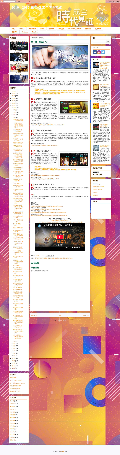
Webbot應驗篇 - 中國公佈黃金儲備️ (18, 252)
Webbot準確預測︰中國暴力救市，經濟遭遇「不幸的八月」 (18, 155)
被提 (53, 258)
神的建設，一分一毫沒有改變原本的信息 (18, 261)
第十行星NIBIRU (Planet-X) (17, 383)
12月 (15, 107)
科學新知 (12, 426)
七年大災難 (38, 258)
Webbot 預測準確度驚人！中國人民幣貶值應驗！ (18, 195)
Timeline (35, 32)
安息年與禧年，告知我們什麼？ (18, 150)
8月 (15, 117)
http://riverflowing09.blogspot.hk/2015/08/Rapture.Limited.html (47, 206)
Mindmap (25, 32)
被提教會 (57, 258)
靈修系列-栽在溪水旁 (98, 186)
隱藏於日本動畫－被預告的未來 (105, 125)
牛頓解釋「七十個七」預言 (18, 139)
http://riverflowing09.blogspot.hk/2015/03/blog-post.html (45, 175)
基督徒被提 (44, 258)
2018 (13, 98)
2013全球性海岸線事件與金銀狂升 (18, 119)
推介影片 (12, 434)
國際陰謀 (88, 28)
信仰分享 (12, 412)
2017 (13, 100)
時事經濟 (51, 28)
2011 (13, 365)
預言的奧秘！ (17, 265)
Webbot (12, 403)
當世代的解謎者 (17, 287)
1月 (15, 355)
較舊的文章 (86, 315)
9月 (15, 114)
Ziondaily (95, 195)
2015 (13, 105)
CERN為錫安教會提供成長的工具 (18, 213)
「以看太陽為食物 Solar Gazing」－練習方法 (105, 105)
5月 (15, 346)
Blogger (62, 451)
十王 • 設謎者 (16, 183)
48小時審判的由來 (15, 388)
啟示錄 (42, 28)
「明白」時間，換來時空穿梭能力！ (18, 243)
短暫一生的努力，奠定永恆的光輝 (18, 234)
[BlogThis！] (48, 256)
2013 (13, 361)
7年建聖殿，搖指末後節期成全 (17, 292)
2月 (15, 353)
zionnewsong (96, 184)
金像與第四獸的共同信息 (18, 230)
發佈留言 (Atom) (62, 320)
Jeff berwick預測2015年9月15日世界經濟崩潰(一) (18, 207)
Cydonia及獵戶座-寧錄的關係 (18, 168)
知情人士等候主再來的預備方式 (18, 284)
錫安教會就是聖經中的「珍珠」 (18, 186)
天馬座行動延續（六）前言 (17, 280)
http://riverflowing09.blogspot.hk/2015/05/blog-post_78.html (46, 209)
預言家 (12, 428)
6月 (15, 343)
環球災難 (61, 28)
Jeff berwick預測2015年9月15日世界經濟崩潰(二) (18, 201)
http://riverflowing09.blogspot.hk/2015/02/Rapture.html (45, 179)
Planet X (21, 28)
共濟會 (12, 409)
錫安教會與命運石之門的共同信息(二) (18, 317)
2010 (13, 368)
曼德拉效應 (32, 28)
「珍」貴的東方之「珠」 (18, 220)
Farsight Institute (97, 189)
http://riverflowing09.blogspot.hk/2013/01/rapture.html (44, 145)
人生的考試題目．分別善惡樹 (18, 130)
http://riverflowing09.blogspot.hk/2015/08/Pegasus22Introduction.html (48, 212)
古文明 (12, 431)
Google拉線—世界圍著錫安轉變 (18, 312)
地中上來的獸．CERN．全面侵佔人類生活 (18, 336)
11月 (15, 110)
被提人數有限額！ (18, 227)
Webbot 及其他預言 (74, 28)
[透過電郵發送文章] (43, 255)
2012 (13, 363)
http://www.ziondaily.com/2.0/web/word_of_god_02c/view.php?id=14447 (49, 215)
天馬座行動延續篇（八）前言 (18, 172)
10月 (15, 112)
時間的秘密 (13, 377)
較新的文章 (34, 315)
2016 (13, 103)
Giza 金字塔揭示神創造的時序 (17, 268)
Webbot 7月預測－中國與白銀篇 (18, 247)
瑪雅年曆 (12, 440)
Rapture (71, 258)
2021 (13, 91)
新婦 (64, 258)
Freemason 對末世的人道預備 (17, 146)
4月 (15, 348)
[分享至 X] (50, 256)
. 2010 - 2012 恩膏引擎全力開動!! (36, 7)
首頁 (13, 28)
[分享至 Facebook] (51, 256)
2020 (13, 93)
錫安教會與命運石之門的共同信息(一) (18, 322)
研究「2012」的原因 (16, 380)
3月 (15, 350)
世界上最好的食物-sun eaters (104, 85)
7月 (15, 341)
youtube (95, 192)
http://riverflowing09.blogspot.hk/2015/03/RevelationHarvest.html (47, 125)
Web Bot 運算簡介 (15, 391)
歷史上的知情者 (17, 289)
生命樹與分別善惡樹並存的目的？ (18, 160)
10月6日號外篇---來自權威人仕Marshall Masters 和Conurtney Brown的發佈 (105, 65)
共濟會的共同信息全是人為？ (18, 296)
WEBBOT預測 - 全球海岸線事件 (104, 146)
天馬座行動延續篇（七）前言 (18, 238)
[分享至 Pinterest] (53, 256)
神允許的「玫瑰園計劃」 (18, 300)
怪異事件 (14, 32)
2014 (13, 358)
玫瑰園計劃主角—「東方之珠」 (18, 176)
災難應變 (98, 28)
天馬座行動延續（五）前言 (17, 326)
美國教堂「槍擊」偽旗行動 (18, 180)
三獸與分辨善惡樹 (18, 143)
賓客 (67, 258)
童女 (61, 258)
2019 (13, 96)
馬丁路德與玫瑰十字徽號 (18, 216)
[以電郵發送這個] (46, 256)
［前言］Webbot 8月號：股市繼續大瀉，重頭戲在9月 (18, 125)
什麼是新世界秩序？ (15, 386)
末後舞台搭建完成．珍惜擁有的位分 (18, 331)
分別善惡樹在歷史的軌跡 (18, 164)
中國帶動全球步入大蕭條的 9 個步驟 (18, 135)
